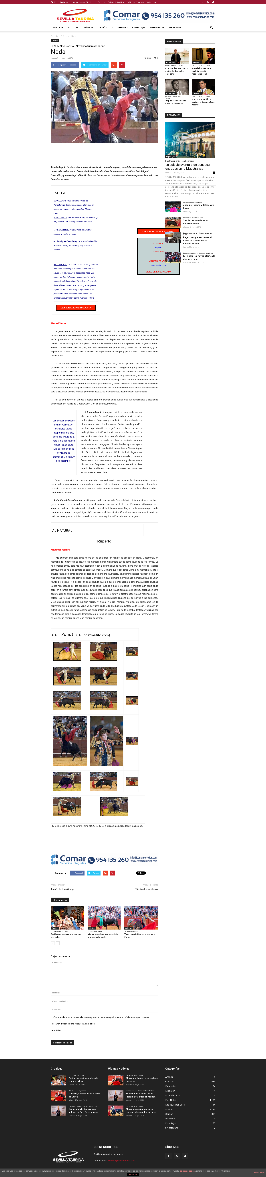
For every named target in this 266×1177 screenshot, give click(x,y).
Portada (58, 27)
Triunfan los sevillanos (146, 889)
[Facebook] (202, 2)
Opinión (102, 27)
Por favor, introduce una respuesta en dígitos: (73, 1023)
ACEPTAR (133, 1174)
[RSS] (208, 2)
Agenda (169, 1076)
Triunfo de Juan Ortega (62, 889)
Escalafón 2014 (173, 1095)
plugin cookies (259, 1172)
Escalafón (175, 27)
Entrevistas (157, 27)
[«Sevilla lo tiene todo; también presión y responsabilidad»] (203, 56)
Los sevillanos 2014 (175, 1104)
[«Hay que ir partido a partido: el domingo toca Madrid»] (203, 87)
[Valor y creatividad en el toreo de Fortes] (141, 918)
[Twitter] (213, 2)
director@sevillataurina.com (121, 1160)
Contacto (101, 2)
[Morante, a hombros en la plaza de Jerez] (58, 1095)
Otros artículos (60, 900)
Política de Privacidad (135, 2)
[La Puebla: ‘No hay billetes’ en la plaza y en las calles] (173, 257)
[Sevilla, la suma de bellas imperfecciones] (173, 222)
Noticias (73, 27)
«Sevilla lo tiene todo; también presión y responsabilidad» (201, 71)
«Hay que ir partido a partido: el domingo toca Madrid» (203, 102)
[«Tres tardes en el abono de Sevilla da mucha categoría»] (177, 56)
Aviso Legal (151, 2)
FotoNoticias (119, 27)
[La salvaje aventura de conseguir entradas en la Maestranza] (190, 140)
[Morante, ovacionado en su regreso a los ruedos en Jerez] (115, 1111)
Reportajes (138, 27)
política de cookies (187, 1171)
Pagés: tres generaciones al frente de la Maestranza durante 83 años (197, 240)
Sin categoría (171, 1127)
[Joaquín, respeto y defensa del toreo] (173, 206)
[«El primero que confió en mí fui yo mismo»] (177, 87)
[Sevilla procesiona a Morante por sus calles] (67, 918)
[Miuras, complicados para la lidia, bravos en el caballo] (104, 918)
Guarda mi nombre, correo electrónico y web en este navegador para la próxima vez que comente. (101, 1017)
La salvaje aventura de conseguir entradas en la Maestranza (188, 166)
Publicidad (170, 1118)
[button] (211, 27)
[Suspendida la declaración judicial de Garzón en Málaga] (58, 1111)
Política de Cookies (116, 2)
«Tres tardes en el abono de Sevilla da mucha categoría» (176, 71)
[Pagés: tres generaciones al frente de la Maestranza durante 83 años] (173, 237)
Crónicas (88, 27)
